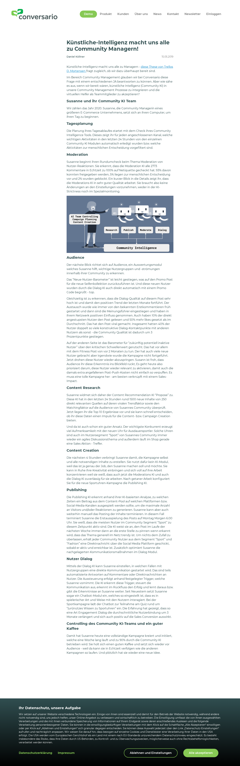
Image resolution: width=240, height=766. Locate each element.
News (157, 14)
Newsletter (192, 14)
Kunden (123, 14)
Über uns (141, 14)
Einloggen (213, 14)
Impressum (66, 753)
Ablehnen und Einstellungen (151, 753)
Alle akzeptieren (201, 753)
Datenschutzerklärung (35, 753)
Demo (88, 14)
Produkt (106, 14)
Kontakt (173, 14)
